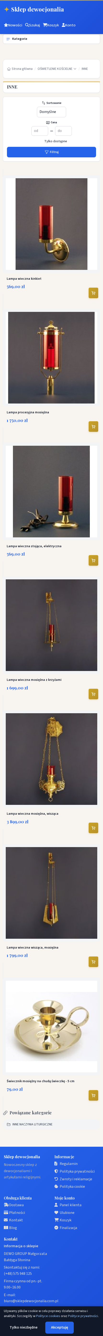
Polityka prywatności (77, 1171)
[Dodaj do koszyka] (93, 293)
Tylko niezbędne (24, 1327)
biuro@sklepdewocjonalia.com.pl (31, 1301)
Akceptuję (59, 1327)
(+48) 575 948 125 (18, 1273)
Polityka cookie (72, 1186)
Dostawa (16, 1205)
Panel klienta (70, 1205)
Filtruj (54, 152)
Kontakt (16, 1220)
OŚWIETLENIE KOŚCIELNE (55, 68)
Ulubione (67, 1212)
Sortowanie (53, 103)
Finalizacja (68, 1227)
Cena (54, 122)
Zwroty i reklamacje (76, 1179)
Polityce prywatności (83, 1316)
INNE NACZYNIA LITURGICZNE (32, 1124)
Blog (13, 1227)
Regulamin (69, 1163)
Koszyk (65, 1220)
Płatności (17, 1212)
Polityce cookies (48, 1316)
